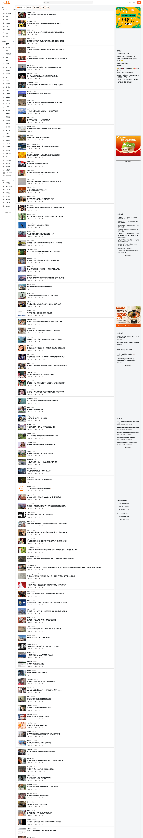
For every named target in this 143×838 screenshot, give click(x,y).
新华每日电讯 (30, 460)
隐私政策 (8, 196)
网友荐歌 (8, 127)
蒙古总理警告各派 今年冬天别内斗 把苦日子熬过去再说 (43, 269)
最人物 (28, 802)
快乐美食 (8, 70)
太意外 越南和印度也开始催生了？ (37, 190)
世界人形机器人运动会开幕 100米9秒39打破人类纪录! (43, 146)
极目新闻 (29, 311)
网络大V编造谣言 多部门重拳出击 (37, 673)
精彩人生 (8, 77)
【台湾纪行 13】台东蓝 (123, 53)
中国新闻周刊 (30, 398)
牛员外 (28, 477)
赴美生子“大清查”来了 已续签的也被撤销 (39, 743)
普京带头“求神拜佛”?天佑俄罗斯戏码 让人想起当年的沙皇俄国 (45, 41)
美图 (7, 36)
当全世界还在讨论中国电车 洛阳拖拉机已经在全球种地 (43, 260)
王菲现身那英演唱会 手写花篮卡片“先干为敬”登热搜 (42, 295)
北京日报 (29, 653)
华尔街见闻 (29, 21)
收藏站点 (8, 206)
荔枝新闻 (29, 12)
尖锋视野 (29, 635)
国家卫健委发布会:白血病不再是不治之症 (39, 93)
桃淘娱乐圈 (29, 74)
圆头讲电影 (29, 468)
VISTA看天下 (30, 82)
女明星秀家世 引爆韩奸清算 (35, 409)
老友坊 (7, 133)
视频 (7, 33)
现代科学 (8, 120)
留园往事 (8, 150)
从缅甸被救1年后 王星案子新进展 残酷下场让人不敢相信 (43, 330)
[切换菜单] (14, 9)
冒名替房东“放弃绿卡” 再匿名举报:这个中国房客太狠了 (43, 172)
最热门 (7, 16)
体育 (7, 50)
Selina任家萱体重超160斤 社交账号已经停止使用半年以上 (44, 690)
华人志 (28, 170)
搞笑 (7, 57)
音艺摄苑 (8, 84)
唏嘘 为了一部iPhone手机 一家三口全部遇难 (40, 769)
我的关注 (8, 30)
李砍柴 (28, 47)
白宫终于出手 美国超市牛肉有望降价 (38, 795)
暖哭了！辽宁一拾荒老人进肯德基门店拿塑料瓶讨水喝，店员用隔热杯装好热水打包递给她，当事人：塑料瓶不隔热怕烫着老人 (64, 567)
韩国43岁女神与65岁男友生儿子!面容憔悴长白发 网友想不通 (45, 216)
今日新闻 (36, 7)
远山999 (29, 486)
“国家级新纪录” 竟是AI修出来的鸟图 (38, 225)
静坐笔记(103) (120, 65)
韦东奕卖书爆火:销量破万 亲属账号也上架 (39, 313)
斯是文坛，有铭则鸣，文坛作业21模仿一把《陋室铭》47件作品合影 (128, 76)
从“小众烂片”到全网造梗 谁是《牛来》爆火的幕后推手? (43, 251)
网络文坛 (8, 80)
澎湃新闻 (29, 433)
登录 (134, 2)
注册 (139, 2)
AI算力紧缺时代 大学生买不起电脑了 (38, 418)
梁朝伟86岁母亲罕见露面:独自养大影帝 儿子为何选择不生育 (44, 322)
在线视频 (8, 170)
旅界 (28, 135)
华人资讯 (29, 819)
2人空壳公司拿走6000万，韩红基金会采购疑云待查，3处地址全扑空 (47, 523)
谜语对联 (8, 166)
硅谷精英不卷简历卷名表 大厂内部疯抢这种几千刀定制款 (44, 822)
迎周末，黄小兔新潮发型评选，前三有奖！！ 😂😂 (127, 59)
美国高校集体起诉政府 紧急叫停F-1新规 (39, 778)
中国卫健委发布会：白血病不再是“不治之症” (40, 655)
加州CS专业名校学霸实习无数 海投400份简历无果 (41, 830)
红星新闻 (29, 302)
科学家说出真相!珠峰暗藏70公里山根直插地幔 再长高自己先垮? (45, 278)
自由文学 (8, 103)
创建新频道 (8, 175)
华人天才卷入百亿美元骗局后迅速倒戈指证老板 (41, 751)
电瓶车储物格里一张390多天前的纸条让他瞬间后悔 (42, 462)
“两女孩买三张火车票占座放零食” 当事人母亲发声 (41, 15)
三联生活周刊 (30, 249)
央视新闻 (29, 732)
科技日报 (29, 91)
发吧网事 (8, 74)
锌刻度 (28, 416)
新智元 (28, 117)
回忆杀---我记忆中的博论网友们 (125, 72)
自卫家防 (8, 110)
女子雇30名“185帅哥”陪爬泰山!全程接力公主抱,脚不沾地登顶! (45, 208)
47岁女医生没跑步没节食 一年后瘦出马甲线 (40, 453)
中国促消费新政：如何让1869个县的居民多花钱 (41, 427)
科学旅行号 (29, 275)
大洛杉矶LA (29, 740)
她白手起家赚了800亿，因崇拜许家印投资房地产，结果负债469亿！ (47, 541)
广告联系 (8, 189)
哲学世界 (8, 87)
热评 (7, 20)
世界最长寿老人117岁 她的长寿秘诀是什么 (39, 813)
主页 (7, 10)
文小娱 (28, 293)
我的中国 (8, 147)
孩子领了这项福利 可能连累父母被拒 (38, 716)
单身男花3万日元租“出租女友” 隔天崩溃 (39, 708)
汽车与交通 (8, 160)
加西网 (28, 811)
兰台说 (28, 100)
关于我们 (8, 193)
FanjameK (29, 705)
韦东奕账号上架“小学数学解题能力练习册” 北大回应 (42, 401)
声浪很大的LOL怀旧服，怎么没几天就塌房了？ (41, 480)
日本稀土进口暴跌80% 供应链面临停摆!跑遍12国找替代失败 (44, 102)
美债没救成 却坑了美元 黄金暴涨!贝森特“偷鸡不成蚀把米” (44, 23)
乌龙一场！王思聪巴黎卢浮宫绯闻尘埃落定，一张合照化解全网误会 (47, 365)
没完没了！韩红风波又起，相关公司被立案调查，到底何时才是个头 (47, 392)
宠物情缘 (8, 60)
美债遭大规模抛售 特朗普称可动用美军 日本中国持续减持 (44, 304)
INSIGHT (29, 775)
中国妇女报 (29, 723)
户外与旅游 (8, 54)
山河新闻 (29, 328)
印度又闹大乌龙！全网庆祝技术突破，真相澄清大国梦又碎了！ (45, 497)
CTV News (29, 56)
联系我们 (8, 183)
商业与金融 (8, 153)
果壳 (28, 223)
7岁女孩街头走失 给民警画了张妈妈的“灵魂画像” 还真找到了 (45, 181)
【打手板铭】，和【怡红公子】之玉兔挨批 (127, 79)
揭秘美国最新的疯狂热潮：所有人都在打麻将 (40, 374)
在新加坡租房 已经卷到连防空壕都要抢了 (39, 699)
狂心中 (28, 354)
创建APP (8, 203)
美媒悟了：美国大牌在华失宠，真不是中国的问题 (41, 620)
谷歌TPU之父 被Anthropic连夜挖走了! (38, 120)
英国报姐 (29, 214)
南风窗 (28, 407)
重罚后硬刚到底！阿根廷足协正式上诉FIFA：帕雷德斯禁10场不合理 (47, 602)
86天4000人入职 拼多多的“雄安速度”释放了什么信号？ (43, 646)
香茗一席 (8, 130)
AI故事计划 (29, 661)
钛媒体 (28, 109)
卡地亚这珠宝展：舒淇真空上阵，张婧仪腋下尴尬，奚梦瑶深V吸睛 (46, 585)
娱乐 (7, 156)
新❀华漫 (8, 117)
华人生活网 (29, 714)
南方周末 (29, 196)
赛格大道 (29, 837)
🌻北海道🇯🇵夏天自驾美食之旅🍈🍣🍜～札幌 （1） (128, 69)
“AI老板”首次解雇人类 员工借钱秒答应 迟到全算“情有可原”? (45, 85)
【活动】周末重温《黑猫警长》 (125, 82)
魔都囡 (28, 30)
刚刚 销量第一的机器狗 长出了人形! (37, 164)
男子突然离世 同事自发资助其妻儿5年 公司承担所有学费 (43, 734)
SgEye (28, 697)
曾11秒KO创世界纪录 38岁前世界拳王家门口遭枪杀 (42, 76)
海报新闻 (29, 688)
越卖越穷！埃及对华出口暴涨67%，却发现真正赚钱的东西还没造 (46, 506)
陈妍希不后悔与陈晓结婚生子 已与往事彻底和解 (41, 444)
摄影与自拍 (8, 67)
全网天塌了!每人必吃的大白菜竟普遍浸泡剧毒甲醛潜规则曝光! (45, 32)
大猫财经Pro (30, 644)
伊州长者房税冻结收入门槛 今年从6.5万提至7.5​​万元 (42, 787)
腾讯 (28, 205)
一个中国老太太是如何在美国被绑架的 (38, 488)
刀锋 (28, 337)
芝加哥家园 (29, 784)
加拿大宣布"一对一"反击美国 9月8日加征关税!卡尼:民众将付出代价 (47, 58)
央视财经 (29, 670)
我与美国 (8, 137)
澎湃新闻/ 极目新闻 (31, 144)
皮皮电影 (29, 65)
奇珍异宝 (8, 44)
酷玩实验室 (29, 258)
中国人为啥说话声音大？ (123, 63)
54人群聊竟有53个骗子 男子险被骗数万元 (39, 286)
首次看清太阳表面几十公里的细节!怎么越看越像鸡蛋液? (43, 155)
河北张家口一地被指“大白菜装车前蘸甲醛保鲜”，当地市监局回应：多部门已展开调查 (52, 550)
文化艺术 (8, 64)
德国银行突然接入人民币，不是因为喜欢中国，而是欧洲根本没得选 (47, 611)
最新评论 (8, 26)
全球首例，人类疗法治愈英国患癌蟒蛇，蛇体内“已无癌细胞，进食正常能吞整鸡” (51, 558)
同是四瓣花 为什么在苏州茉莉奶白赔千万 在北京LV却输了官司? (45, 50)
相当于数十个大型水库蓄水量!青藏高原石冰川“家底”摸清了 (44, 129)
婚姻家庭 (8, 113)
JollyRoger (29, 372)
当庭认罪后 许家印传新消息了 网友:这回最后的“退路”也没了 (44, 67)
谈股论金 (8, 140)
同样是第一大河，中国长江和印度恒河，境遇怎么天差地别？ (45, 339)
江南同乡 (8, 93)
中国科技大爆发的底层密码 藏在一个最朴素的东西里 (42, 111)
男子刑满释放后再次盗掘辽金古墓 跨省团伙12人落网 (42, 436)
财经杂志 (29, 425)
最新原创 (8, 23)
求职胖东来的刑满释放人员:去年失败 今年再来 (40, 199)
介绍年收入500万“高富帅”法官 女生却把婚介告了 (41, 681)
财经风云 (29, 758)
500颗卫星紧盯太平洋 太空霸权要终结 (38, 637)
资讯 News (8, 13)
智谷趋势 (29, 188)
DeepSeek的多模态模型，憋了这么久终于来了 (41, 515)
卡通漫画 (8, 100)
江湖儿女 (8, 143)
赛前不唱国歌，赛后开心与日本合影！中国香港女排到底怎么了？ (46, 357)
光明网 (28, 179)
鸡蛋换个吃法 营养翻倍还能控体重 (37, 725)
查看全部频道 (9, 173)
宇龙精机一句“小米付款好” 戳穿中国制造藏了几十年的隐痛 (44, 243)
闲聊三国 (8, 90)
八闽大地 (8, 107)
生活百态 (8, 97)
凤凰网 (28, 38)
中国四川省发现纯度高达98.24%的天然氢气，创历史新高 (44, 629)
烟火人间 (8, 163)
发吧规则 (8, 199)
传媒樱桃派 (29, 442)
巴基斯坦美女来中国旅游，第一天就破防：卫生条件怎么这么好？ (46, 348)
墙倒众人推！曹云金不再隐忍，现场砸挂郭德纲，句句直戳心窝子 (46, 594)
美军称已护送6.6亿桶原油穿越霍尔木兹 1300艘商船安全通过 (45, 760)
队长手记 (29, 232)
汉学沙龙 (8, 123)
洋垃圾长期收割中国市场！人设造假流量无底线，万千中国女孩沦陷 (47, 532)
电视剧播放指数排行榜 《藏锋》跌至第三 (39, 471)
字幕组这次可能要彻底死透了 (35, 664)
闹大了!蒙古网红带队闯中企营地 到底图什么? (40, 234)
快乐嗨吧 (8, 47)
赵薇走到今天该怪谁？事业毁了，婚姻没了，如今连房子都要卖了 (46, 383)
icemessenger (30, 547)
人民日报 (29, 284)
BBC (28, 153)
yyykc (28, 363)
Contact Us (9, 186)
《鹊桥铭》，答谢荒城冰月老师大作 (126, 56)
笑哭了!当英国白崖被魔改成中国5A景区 (38, 137)
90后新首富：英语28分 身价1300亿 (37, 804)
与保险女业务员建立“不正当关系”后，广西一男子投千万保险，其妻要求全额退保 (51, 576)
